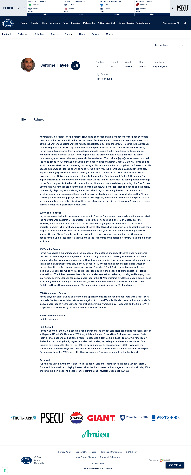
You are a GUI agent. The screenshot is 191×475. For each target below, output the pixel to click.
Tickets (34, 23)
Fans (65, 23)
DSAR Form (131, 452)
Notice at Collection (110, 457)
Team (53, 34)
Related (39, 120)
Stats (67, 34)
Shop (44, 23)
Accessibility (97, 464)
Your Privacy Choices (86, 457)
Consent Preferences (86, 452)
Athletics (55, 23)
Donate (95, 35)
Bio (23, 120)
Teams (24, 23)
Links (45, 14)
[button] (25, 8)
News (82, 34)
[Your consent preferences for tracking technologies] (5, 470)
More (108, 34)
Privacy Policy (64, 452)
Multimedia (89, 23)
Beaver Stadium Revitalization (134, 23)
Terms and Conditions (111, 452)
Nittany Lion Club (106, 23)
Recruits (75, 23)
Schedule (39, 34)
